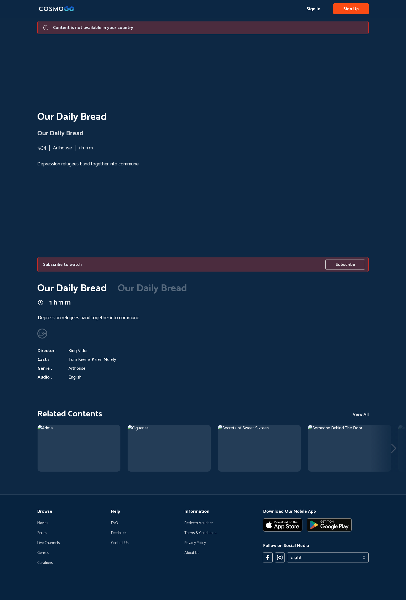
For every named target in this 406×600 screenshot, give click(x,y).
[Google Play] (329, 525)
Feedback (118, 533)
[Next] (393, 448)
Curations (45, 563)
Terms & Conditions (200, 533)
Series (42, 533)
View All (361, 414)
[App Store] (282, 525)
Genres (43, 553)
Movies (42, 523)
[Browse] (45, 475)
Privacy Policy (195, 543)
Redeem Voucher (198, 523)
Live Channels (48, 543)
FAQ (114, 523)
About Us (191, 553)
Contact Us (119, 543)
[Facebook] (268, 557)
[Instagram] (280, 557)
